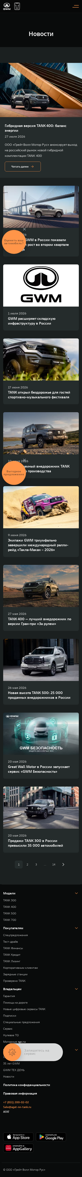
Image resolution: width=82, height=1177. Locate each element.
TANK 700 (9, 920)
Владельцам (12, 989)
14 (53, 864)
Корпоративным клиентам (20, 968)
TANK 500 (9, 913)
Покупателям (13, 928)
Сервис (8, 1028)
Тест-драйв (10, 941)
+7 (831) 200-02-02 (16, 1102)
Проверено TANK (14, 981)
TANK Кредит (11, 954)
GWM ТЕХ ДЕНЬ (13, 1070)
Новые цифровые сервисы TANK (24, 1009)
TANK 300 (9, 900)
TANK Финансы (13, 948)
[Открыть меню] (75, 6)
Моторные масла (14, 1041)
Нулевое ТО (11, 1035)
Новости (8, 1076)
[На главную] (6, 6)
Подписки (9, 1015)
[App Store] (18, 1136)
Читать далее (20, 166)
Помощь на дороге (15, 1002)
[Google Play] (51, 1136)
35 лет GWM (11, 1063)
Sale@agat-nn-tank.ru (17, 1107)
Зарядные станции (15, 974)
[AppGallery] (18, 1148)
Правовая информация (20, 1093)
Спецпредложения (15, 935)
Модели (9, 893)
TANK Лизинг (11, 961)
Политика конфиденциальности (26, 1085)
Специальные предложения (21, 1022)
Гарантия (9, 996)
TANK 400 (9, 907)
